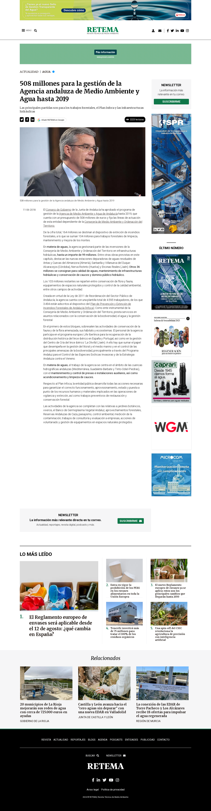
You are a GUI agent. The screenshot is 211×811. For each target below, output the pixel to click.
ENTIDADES (131, 739)
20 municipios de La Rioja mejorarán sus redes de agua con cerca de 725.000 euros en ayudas (43, 710)
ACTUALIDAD (60, 739)
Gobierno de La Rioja (34, 721)
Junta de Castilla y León (95, 717)
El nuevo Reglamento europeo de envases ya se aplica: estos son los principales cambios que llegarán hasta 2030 (170, 590)
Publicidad (148, 739)
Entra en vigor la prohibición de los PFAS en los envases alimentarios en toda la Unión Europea (125, 590)
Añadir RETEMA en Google (52, 120)
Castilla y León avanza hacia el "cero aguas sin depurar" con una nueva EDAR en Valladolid (102, 708)
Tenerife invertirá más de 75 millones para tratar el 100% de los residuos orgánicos (124, 632)
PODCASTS (116, 739)
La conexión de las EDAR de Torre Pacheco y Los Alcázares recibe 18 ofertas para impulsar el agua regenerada (161, 710)
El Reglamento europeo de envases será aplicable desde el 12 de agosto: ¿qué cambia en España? (60, 626)
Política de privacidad (112, 789)
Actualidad (29, 72)
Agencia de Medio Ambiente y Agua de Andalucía (88, 213)
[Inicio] (104, 30)
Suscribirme (171, 101)
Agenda (102, 739)
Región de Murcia (148, 721)
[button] (22, 119)
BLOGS (91, 739)
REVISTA (46, 739)
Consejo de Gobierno (58, 209)
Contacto (163, 739)
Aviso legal (93, 789)
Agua (46, 72)
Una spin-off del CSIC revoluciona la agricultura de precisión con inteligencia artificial (170, 634)
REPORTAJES (78, 739)
